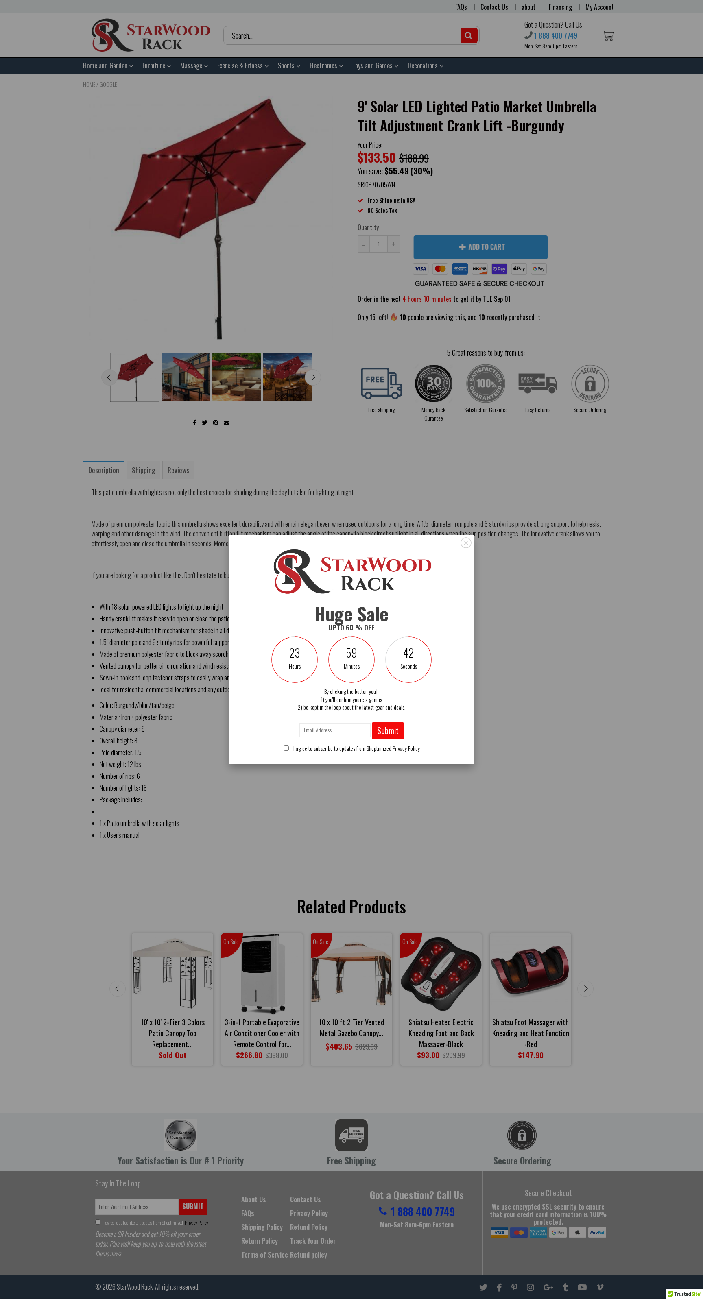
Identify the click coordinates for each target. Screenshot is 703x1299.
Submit (388, 730)
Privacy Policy (406, 748)
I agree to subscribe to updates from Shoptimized (356, 748)
